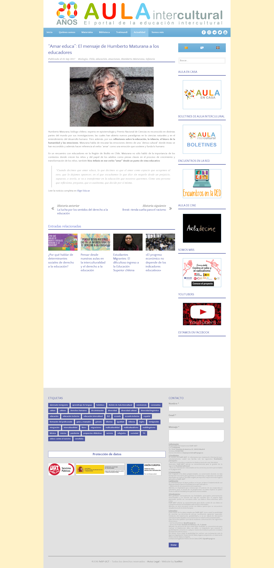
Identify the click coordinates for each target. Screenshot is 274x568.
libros (84, 428)
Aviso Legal (153, 561)
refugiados (121, 433)
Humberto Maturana (132, 59)
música (63, 433)
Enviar (174, 545)
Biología (83, 59)
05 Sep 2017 (68, 59)
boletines (100, 405)
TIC (144, 433)
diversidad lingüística (150, 411)
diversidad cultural (129, 411)
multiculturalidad (113, 428)
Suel (178, 561)
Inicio (49, 32)
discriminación (97, 411)
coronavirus (156, 405)
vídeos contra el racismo (60, 439)
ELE (108, 416)
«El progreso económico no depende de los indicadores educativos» (156, 262)
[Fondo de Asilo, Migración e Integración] (143, 475)
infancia (150, 59)
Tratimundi (121, 32)
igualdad (120, 422)
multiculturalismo (131, 428)
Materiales (87, 32)
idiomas (109, 422)
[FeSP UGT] (61, 475)
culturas (63, 411)
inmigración (154, 422)
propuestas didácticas (92, 433)
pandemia (75, 433)
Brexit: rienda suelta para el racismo (144, 209)
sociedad (134, 433)
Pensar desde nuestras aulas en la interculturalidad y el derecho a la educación (93, 262)
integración (54, 428)
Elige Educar (83, 190)
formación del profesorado (61, 422)
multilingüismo (149, 428)
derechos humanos (78, 411)
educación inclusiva (71, 416)
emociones (114, 59)
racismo (109, 433)
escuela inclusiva (132, 416)
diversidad (112, 411)
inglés (141, 422)
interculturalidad (70, 428)
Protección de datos (107, 454)
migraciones (96, 428)
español (147, 416)
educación (101, 59)
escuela (117, 416)
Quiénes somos (67, 32)
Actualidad (139, 32)
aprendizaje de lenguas (82, 405)
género (98, 422)
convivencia (141, 405)
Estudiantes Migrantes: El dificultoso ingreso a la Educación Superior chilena (126, 262)
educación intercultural (93, 416)
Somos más (158, 32)
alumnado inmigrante (59, 405)
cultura (52, 411)
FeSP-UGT (104, 561)
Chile (92, 59)
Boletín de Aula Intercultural (120, 405)
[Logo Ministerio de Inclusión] (100, 475)
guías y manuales (84, 422)
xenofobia (79, 439)
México (53, 433)
